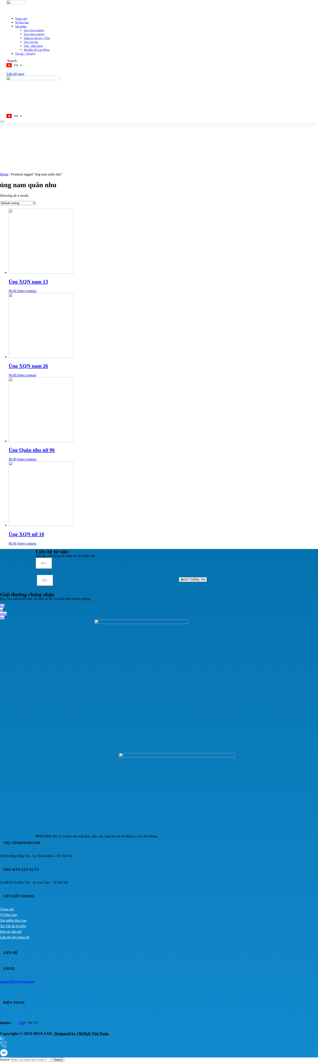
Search (4, 1059)
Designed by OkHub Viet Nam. (81, 1033)
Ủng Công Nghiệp (237, 76)
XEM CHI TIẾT (218, 112)
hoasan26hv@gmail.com (17, 981)
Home (4, 174)
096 (21, 1023)
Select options (26, 291)
